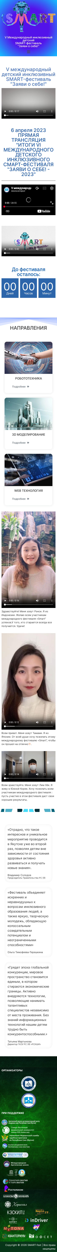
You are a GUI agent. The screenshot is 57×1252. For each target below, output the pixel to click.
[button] (21, 386)
